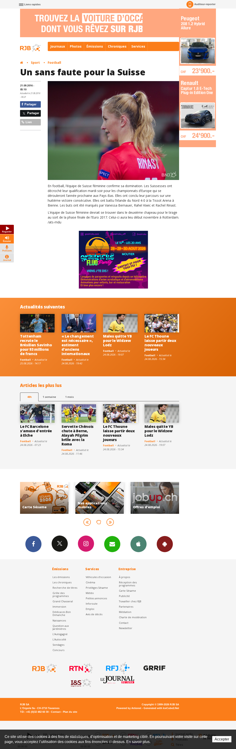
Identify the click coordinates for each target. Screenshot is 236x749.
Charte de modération (133, 617)
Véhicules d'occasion (98, 576)
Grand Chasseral (63, 601)
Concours (58, 650)
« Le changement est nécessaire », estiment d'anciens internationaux (78, 345)
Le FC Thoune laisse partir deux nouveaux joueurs (160, 343)
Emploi (90, 608)
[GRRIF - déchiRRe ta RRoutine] (154, 668)
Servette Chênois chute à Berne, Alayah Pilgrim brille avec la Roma (78, 435)
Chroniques (117, 46)
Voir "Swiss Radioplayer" (166, 498)
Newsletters (112, 544)
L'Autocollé (59, 639)
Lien (28, 122)
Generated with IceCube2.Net (161, 708)
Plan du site (70, 711)
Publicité (124, 595)
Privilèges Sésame (97, 587)
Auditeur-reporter (204, 4)
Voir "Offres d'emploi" (111, 498)
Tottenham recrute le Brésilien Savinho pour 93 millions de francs (36, 345)
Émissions (94, 46)
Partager (30, 104)
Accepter (222, 739)
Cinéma (90, 582)
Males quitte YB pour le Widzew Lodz (117, 340)
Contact (123, 622)
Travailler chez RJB (130, 601)
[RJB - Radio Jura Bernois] (44, 668)
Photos (76, 46)
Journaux (57, 46)
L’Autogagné (60, 634)
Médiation (125, 611)
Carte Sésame (127, 590)
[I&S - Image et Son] (80, 683)
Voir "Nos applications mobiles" (56, 498)
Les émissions (61, 576)
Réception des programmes (128, 584)
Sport (35, 62)
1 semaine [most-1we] (49, 397)
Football (54, 62)
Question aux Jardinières (61, 627)
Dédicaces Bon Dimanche (62, 613)
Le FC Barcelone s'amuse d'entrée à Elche (36, 431)
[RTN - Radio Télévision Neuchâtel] (80, 668)
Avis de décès (94, 614)
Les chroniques (62, 582)
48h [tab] (29, 397)
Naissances (59, 620)
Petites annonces (96, 598)
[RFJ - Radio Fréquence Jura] (117, 668)
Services (138, 46)
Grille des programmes (61, 594)
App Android (165, 544)
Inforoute (91, 603)
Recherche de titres (65, 587)
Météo (90, 592)
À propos (124, 576)
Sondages (58, 644)
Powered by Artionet (128, 708)
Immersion (59, 606)
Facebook (33, 544)
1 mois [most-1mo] (69, 397)
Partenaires (126, 606)
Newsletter (125, 628)
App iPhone (138, 544)
